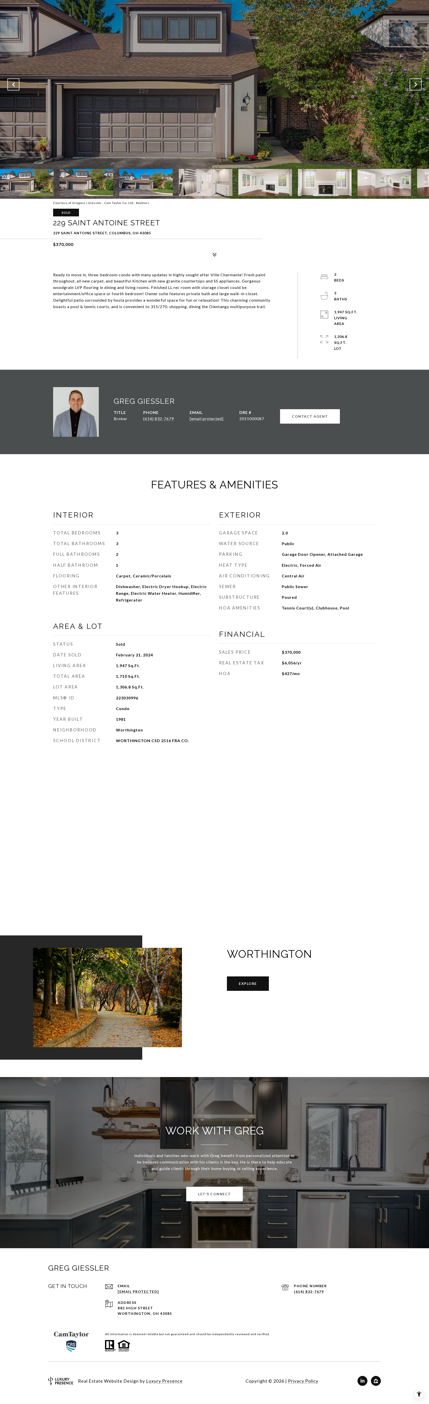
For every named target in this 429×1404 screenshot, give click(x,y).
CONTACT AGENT (310, 416)
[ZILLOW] (376, 1381)
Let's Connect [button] (214, 1194)
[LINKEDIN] (362, 1381)
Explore (248, 983)
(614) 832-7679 (158, 418)
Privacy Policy (303, 1381)
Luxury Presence (164, 1381)
